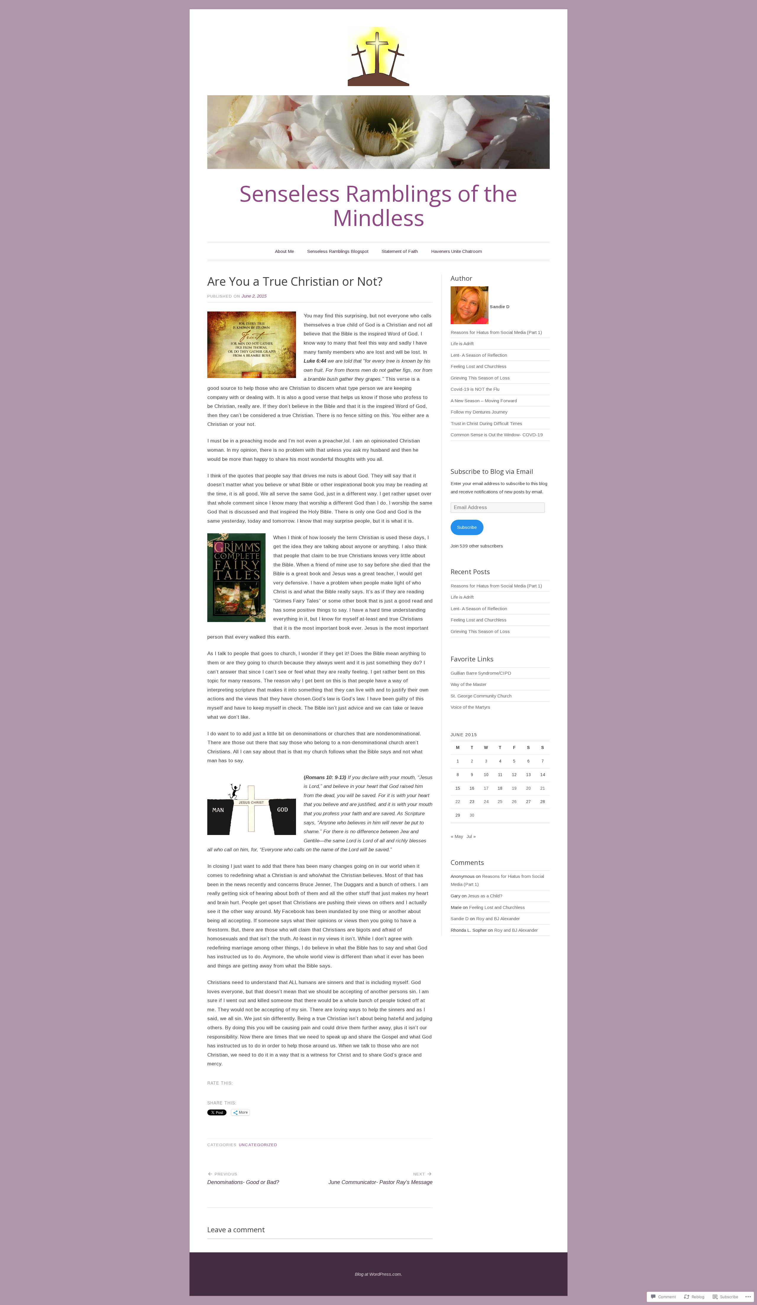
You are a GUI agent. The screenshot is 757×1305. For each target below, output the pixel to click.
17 (486, 788)
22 (457, 802)
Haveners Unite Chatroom (456, 251)
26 (514, 802)
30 (472, 815)
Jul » (471, 836)
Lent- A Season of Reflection (479, 355)
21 (542, 788)
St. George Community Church (481, 695)
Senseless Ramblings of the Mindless (378, 205)
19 (514, 788)
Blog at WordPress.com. (378, 1274)
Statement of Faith (400, 251)
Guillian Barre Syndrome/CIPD (481, 673)
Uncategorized (258, 1145)
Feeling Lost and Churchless (479, 366)
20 (528, 788)
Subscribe (467, 527)
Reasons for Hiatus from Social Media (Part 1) (496, 332)
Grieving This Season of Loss (480, 377)
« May (457, 836)
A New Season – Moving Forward (484, 400)
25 (500, 802)
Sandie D (460, 918)
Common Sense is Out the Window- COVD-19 (497, 434)
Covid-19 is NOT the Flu (475, 389)
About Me (284, 251)
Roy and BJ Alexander (498, 918)
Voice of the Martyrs (470, 707)
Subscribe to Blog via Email (492, 471)
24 (486, 802)
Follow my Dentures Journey (479, 411)
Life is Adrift (462, 343)
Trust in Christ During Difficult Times (486, 423)
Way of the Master (468, 684)
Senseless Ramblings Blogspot (337, 251)
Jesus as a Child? (485, 895)
